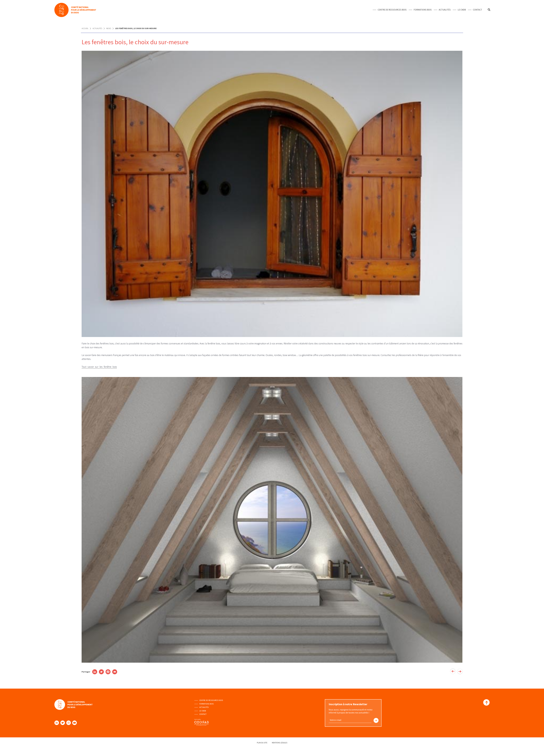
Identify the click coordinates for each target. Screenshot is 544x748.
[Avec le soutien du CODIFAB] (201, 721)
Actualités (97, 28)
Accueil (85, 28)
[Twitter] (101, 671)
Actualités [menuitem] (445, 9)
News (108, 28)
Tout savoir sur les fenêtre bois (99, 366)
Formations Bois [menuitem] (423, 9)
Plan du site (262, 742)
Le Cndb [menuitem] (462, 9)
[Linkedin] (94, 671)
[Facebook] (108, 671)
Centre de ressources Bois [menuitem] (392, 9)
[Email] (114, 671)
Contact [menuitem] (477, 9)
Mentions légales (279, 742)
